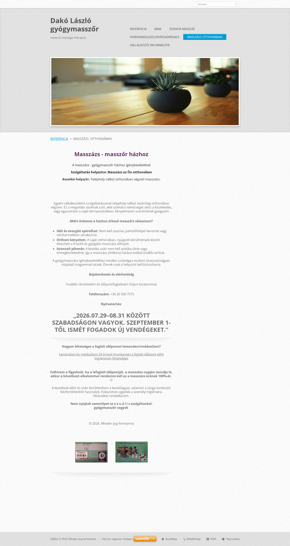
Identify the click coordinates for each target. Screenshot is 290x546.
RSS (213, 538)
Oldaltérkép (193, 538)
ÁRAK (157, 29)
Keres (236, 4)
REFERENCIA (138, 29)
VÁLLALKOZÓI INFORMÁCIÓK (150, 45)
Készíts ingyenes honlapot (117, 539)
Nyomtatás (233, 538)
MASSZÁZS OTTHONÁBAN (204, 37)
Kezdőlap (171, 538)
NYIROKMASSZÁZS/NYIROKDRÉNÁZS (154, 37)
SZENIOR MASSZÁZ (182, 29)
